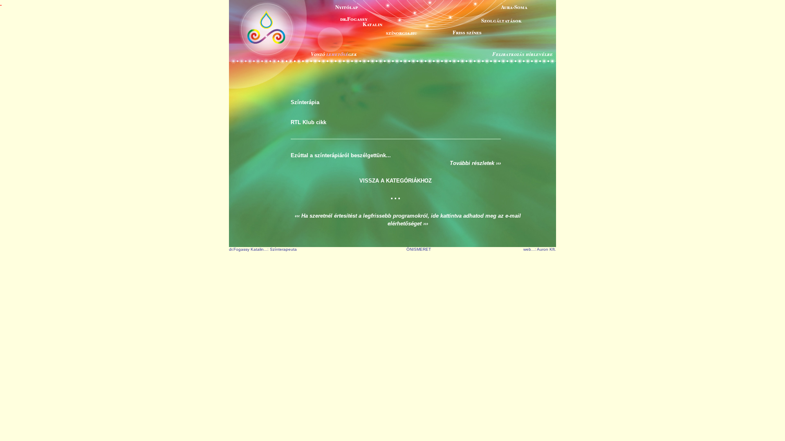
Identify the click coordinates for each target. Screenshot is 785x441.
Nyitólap (346, 7)
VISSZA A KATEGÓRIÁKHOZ (395, 181)
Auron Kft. (546, 249)
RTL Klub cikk (308, 122)
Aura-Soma (514, 7)
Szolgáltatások (501, 20)
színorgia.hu (401, 32)
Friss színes (467, 32)
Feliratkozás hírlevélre (522, 54)
